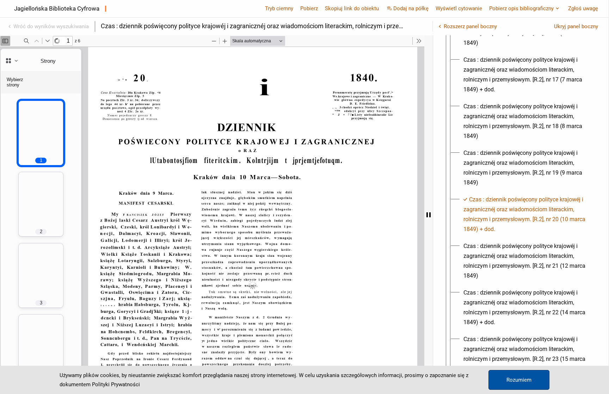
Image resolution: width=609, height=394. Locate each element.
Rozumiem (518, 380)
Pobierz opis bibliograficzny (521, 8)
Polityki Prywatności (116, 384)
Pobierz (309, 8)
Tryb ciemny (279, 8)
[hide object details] (428, 214)
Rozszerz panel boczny (470, 26)
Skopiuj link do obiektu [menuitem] (352, 8)
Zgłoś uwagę (583, 8)
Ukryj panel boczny (576, 26)
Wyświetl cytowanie (459, 8)
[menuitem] (527, 75)
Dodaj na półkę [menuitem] (411, 8)
